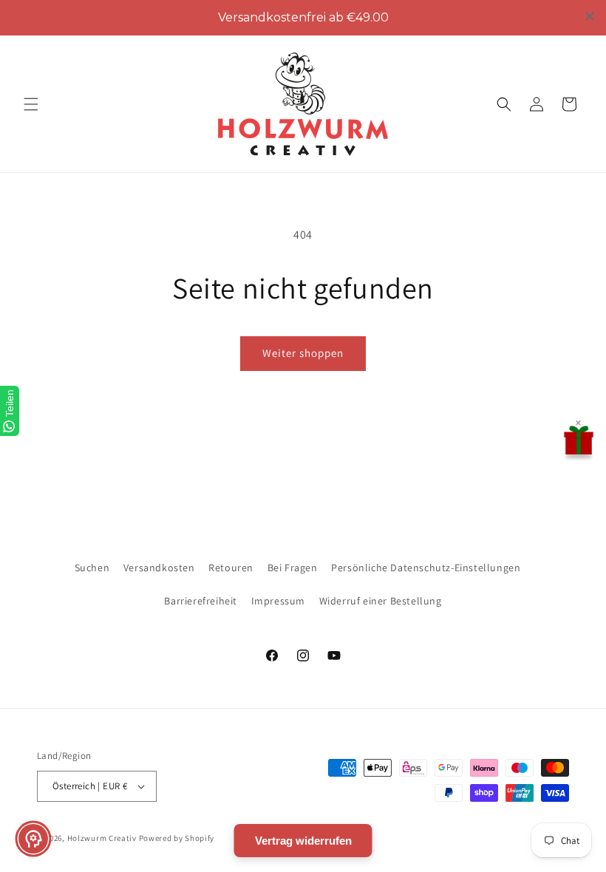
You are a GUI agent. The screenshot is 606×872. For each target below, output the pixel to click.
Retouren (230, 567)
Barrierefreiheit (200, 600)
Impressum (278, 600)
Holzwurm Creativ (102, 838)
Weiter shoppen (303, 353)
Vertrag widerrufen (303, 840)
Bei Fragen (293, 567)
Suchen (92, 567)
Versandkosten (159, 567)
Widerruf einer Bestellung (380, 600)
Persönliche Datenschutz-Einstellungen (425, 567)
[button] (31, 104)
